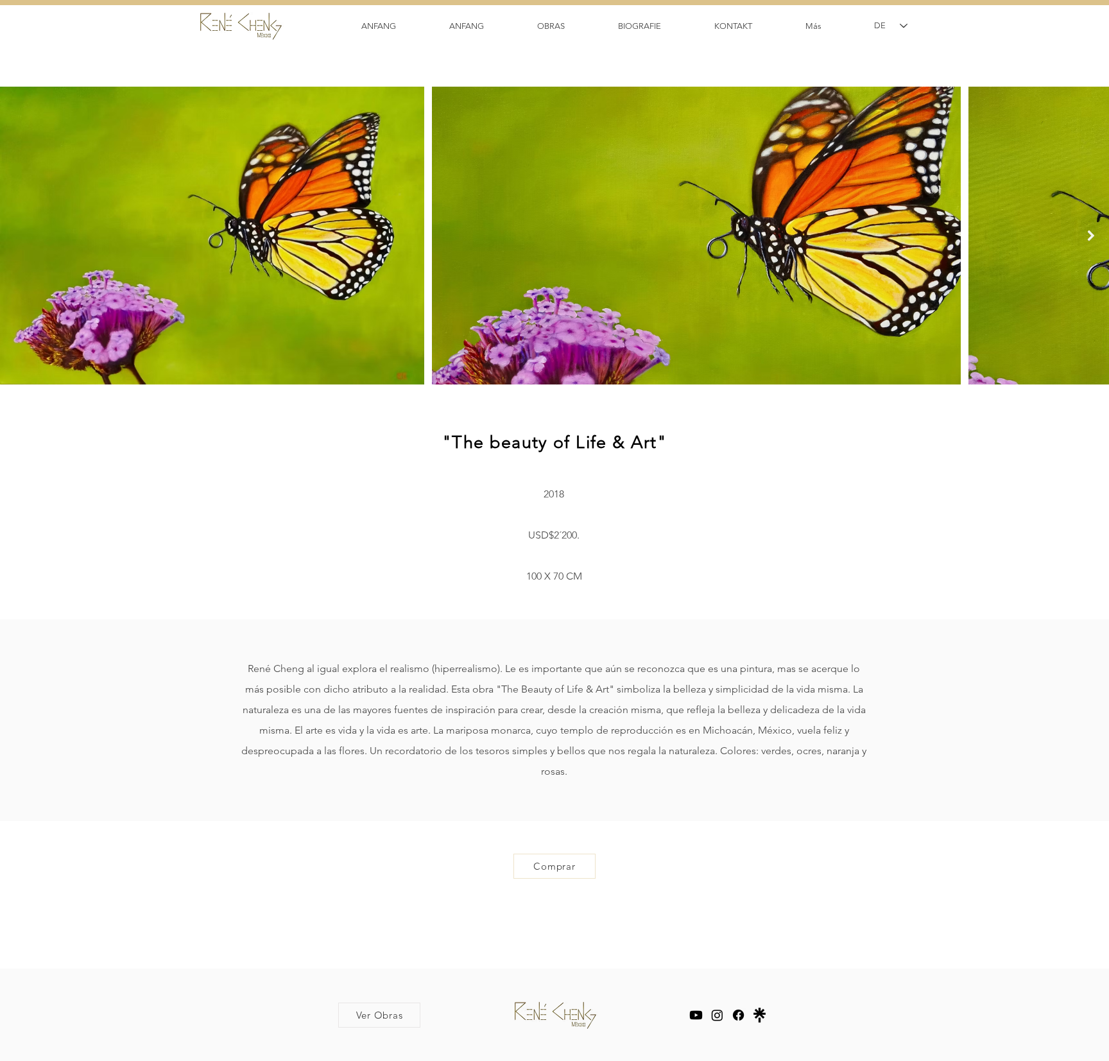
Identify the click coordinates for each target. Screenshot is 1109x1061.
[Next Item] (1090, 235)
